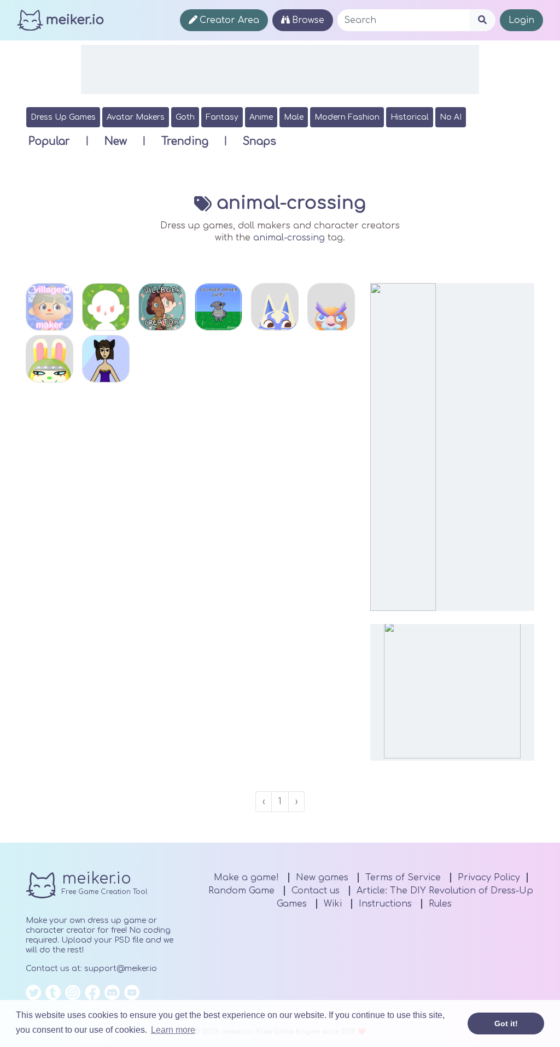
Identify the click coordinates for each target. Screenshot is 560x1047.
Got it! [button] (506, 1023)
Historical (409, 117)
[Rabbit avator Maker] (49, 359)
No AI (451, 117)
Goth (185, 117)
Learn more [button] (173, 1029)
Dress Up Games (63, 117)
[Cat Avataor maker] (275, 307)
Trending (184, 141)
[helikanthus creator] (106, 359)
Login (521, 20)
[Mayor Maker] (106, 307)
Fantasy (222, 117)
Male (294, 117)
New (115, 141)
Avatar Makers (136, 117)
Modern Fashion (347, 117)
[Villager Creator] (162, 307)
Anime (261, 117)
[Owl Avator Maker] (331, 307)
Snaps (259, 141)
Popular (49, 141)
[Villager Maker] (49, 307)
